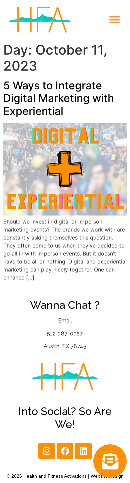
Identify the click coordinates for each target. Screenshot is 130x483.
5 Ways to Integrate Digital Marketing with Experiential (58, 98)
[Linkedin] (83, 451)
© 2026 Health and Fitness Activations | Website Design (65, 476)
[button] (115, 20)
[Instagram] (46, 451)
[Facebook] (65, 451)
